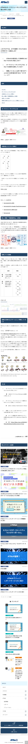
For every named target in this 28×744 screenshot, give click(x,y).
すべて (4, 687)
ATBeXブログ (11, 14)
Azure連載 (9, 615)
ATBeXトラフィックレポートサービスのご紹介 (12, 592)
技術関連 (17, 14)
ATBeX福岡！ (4, 568)
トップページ (4, 14)
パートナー (5, 714)
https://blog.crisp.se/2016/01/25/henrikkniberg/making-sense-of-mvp (15, 423)
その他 (4, 711)
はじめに (4, 89)
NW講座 (4, 694)
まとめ (3, 102)
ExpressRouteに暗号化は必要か (13, 654)
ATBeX (4, 698)
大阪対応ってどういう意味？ (8, 94)
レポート (6, 704)
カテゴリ (4, 683)
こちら (6, 139)
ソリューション (7, 707)
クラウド (5, 691)
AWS (18, 657)
